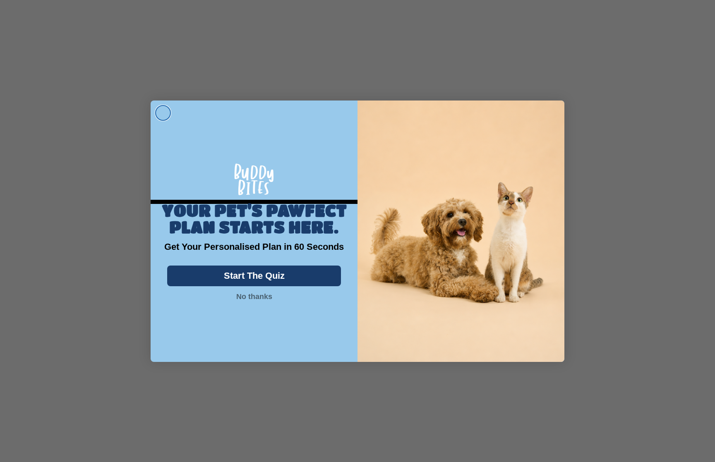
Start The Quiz (254, 275)
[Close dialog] (163, 112)
